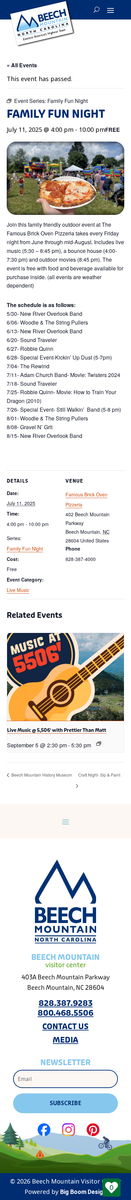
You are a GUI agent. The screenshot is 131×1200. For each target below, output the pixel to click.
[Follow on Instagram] (68, 1129)
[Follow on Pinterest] (93, 1129)
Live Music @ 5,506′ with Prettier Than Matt (56, 730)
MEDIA (65, 1040)
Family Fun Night (25, 548)
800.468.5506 (65, 1013)
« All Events (22, 65)
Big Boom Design (83, 1191)
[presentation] (65, 677)
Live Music (18, 590)
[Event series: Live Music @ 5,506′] (98, 744)
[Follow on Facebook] (44, 1129)
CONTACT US (65, 1027)
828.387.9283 (66, 1003)
